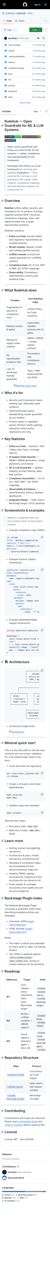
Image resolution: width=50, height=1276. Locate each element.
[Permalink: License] (3, 1132)
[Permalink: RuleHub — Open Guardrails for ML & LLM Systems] (3, 125)
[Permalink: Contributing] (3, 1111)
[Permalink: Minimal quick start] (3, 743)
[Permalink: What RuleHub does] (3, 290)
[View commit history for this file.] (43, 38)
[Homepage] (25, 4)
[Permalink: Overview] (3, 201)
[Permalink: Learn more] (3, 841)
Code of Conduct (14, 1124)
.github (11, 50)
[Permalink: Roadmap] (3, 971)
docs (10, 74)
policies (11, 85)
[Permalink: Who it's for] (3, 393)
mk (9, 79)
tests (10, 97)
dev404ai (12, 38)
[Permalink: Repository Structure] (3, 1058)
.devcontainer (14, 45)
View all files (25, 102)
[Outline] (46, 111)
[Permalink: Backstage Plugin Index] (3, 898)
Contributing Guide (28, 1121)
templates (12, 91)
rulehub (10, 13)
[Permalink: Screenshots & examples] (3, 510)
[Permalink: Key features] (3, 439)
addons (11, 62)
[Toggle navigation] (4, 4)
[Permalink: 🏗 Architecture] (3, 662)
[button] (42, 537)
